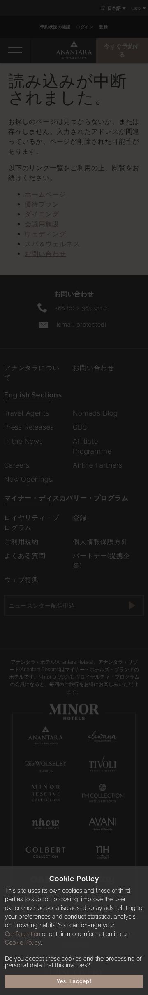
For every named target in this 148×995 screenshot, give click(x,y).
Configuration (22, 934)
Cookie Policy (23, 942)
